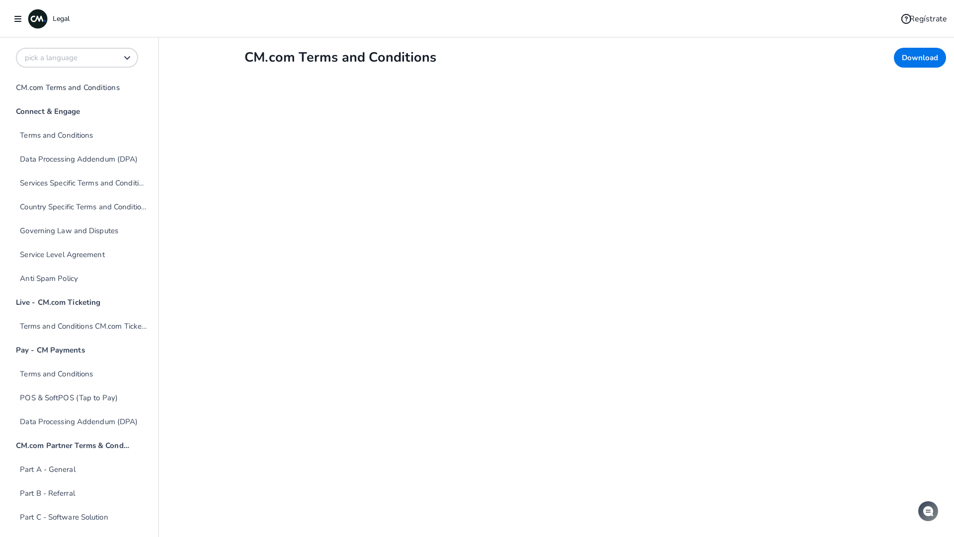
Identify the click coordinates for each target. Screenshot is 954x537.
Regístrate (928, 18)
